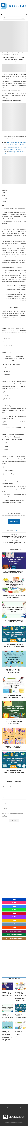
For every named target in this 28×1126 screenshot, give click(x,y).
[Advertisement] (14, 35)
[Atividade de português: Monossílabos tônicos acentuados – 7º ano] (14, 709)
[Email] (19, 1108)
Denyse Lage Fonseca (16, 61)
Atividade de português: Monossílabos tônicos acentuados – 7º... (14, 721)
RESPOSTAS (14, 521)
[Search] (26, 14)
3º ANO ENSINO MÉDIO (14, 938)
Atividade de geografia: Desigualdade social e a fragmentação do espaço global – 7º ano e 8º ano (7, 1036)
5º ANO (14, 913)
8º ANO (14, 924)
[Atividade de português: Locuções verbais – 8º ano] (14, 610)
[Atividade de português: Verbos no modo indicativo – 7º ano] (14, 560)
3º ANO (14, 906)
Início (3, 52)
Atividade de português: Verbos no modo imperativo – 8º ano (20, 1034)
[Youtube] (16, 1108)
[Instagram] (12, 1108)
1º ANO (14, 899)
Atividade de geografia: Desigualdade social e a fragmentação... (14, 671)
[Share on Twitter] (20, 530)
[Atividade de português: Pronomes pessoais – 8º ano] (14, 634)
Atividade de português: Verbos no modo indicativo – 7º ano (7, 995)
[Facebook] (8, 1108)
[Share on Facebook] (18, 530)
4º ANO (14, 910)
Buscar (23, 18)
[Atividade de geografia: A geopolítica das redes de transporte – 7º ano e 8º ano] (14, 736)
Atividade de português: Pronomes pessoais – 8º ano (20, 1016)
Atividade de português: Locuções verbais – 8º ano (7, 1016)
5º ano (13, 52)
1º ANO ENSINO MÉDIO (14, 931)
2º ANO (14, 902)
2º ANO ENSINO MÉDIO (14, 934)
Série (8, 52)
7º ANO (14, 920)
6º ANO (14, 917)
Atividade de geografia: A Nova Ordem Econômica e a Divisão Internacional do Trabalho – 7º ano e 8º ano (20, 997)
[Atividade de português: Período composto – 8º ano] (14, 760)
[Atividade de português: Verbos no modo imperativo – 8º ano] (14, 685)
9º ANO (14, 927)
